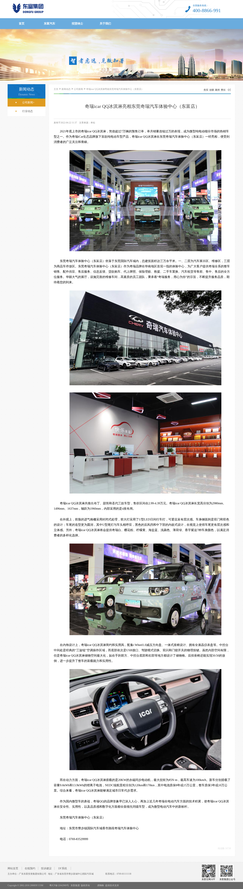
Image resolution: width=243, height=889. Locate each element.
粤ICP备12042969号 (59, 885)
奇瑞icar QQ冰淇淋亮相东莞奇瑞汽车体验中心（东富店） (115, 89)
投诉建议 (46, 868)
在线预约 (30, 868)
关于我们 (105, 23)
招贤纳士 (77, 23)
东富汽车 (49, 23)
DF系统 (62, 868)
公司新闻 (78, 89)
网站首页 (13, 868)
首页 (21, 23)
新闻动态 (66, 89)
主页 (56, 89)
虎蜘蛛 (100, 885)
